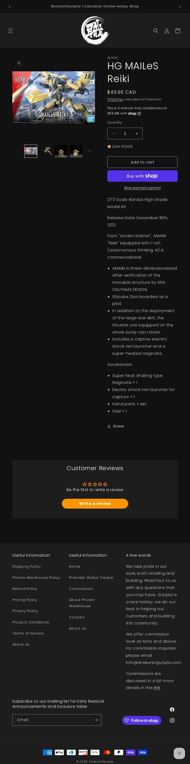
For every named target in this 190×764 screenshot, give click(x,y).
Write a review (95, 503)
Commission (81, 588)
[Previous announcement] (9, 6)
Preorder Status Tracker (91, 577)
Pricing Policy (24, 599)
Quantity (114, 122)
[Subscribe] (95, 720)
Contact (77, 617)
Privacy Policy (25, 610)
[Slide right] (89, 151)
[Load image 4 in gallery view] (76, 151)
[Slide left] (17, 151)
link (157, 688)
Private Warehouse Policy (36, 577)
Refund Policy (25, 588)
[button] (10, 30)
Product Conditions (30, 622)
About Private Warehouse (82, 602)
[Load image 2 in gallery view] (46, 151)
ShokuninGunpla (101, 762)
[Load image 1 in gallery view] (30, 151)
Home (74, 566)
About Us (20, 644)
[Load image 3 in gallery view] (61, 151)
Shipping (115, 99)
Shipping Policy (26, 566)
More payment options (142, 188)
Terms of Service (28, 633)
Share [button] (118, 426)
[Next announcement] (180, 6)
